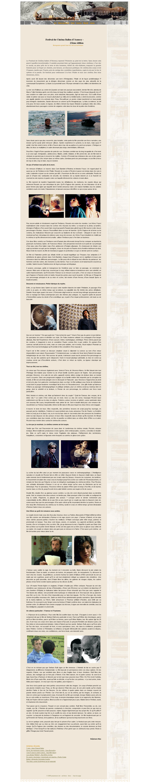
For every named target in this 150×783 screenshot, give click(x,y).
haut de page (77, 776)
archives (64, 776)
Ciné (73, 23)
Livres (79, 23)
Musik (85, 23)
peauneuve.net (55, 776)
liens (69, 776)
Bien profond (63, 23)
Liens (92, 23)
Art (55, 23)
